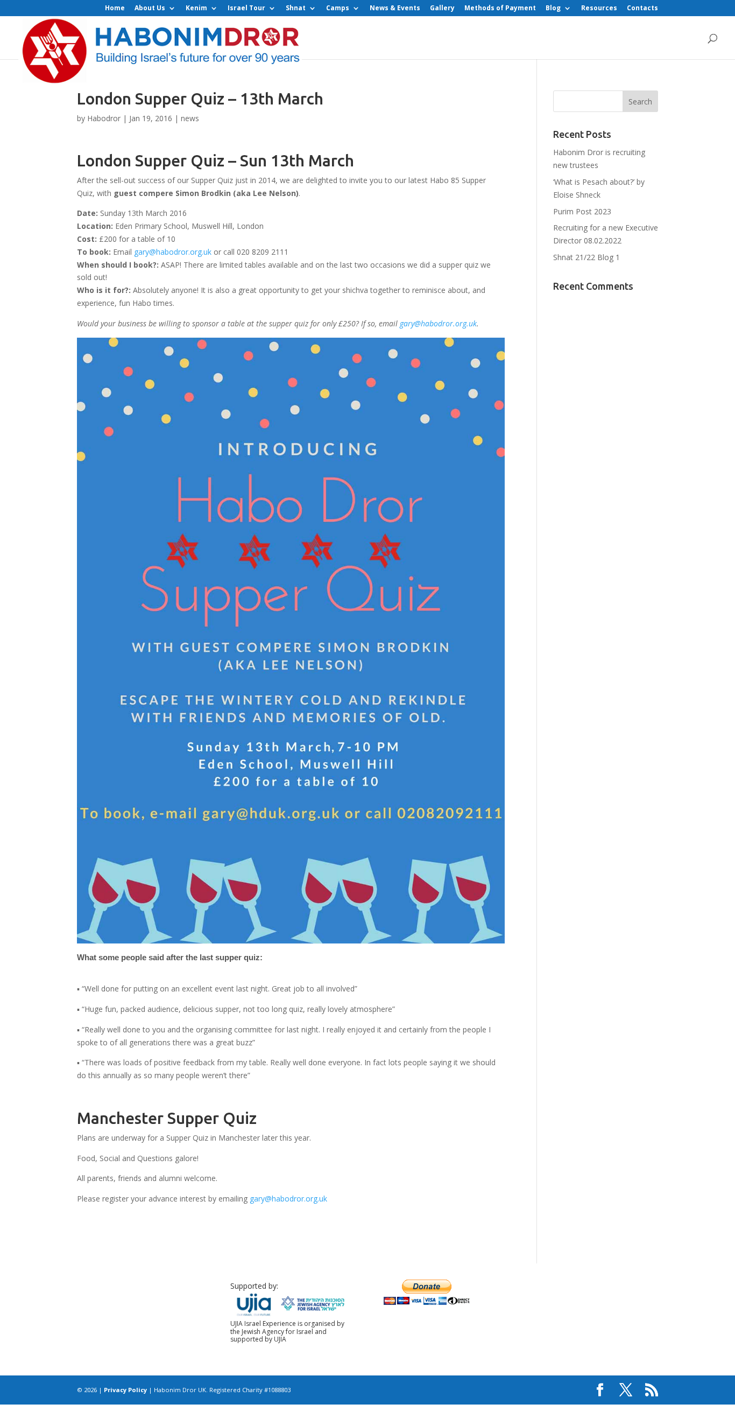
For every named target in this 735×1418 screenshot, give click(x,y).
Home (115, 8)
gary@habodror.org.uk (172, 252)
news (190, 118)
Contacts (642, 8)
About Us (150, 8)
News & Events (395, 8)
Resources (599, 8)
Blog (553, 8)
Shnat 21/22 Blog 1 (586, 257)
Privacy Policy (125, 1390)
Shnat (296, 8)
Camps (337, 8)
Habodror (104, 118)
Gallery (442, 8)
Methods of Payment (500, 8)
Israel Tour (246, 8)
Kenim (196, 8)
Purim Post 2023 (582, 211)
